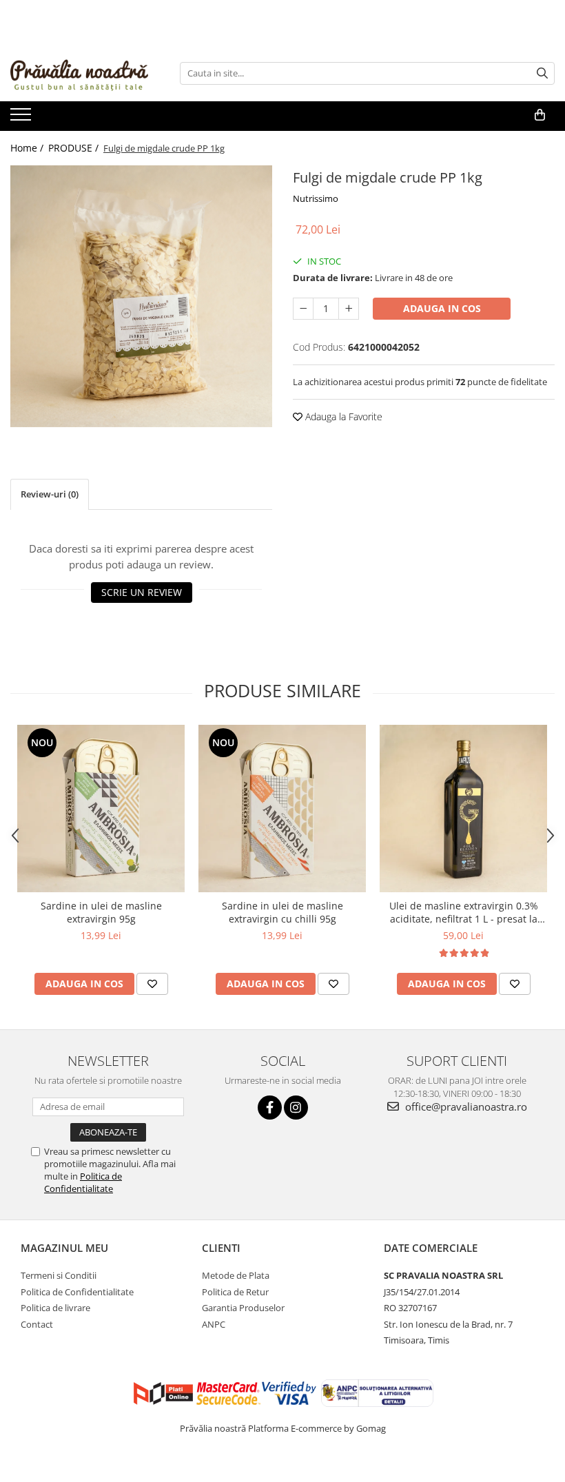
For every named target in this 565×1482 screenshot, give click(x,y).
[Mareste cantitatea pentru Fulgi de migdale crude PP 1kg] (348, 309)
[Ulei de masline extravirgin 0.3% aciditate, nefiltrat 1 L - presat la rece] (463, 808)
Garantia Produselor (243, 1307)
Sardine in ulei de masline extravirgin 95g (101, 912)
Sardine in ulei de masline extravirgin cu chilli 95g (282, 912)
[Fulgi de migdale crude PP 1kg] (141, 296)
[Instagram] (296, 1107)
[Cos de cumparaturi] (540, 115)
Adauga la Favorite (342, 416)
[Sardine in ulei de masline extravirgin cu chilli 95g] (282, 808)
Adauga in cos (442, 308)
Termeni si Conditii (58, 1275)
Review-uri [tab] (50, 494)
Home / (28, 147)
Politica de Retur (235, 1292)
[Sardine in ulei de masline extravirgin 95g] (101, 808)
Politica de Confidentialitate (83, 1182)
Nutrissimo (315, 198)
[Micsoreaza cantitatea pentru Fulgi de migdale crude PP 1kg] (303, 309)
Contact (37, 1324)
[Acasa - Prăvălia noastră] (79, 73)
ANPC (213, 1324)
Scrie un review (141, 592)
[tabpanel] (141, 296)
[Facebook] (270, 1107)
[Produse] (22, 118)
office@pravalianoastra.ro (464, 1106)
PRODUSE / (74, 147)
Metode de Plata (235, 1275)
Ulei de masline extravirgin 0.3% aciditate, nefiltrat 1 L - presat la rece (463, 912)
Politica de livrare (55, 1307)
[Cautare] (542, 73)
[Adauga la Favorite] (152, 984)
